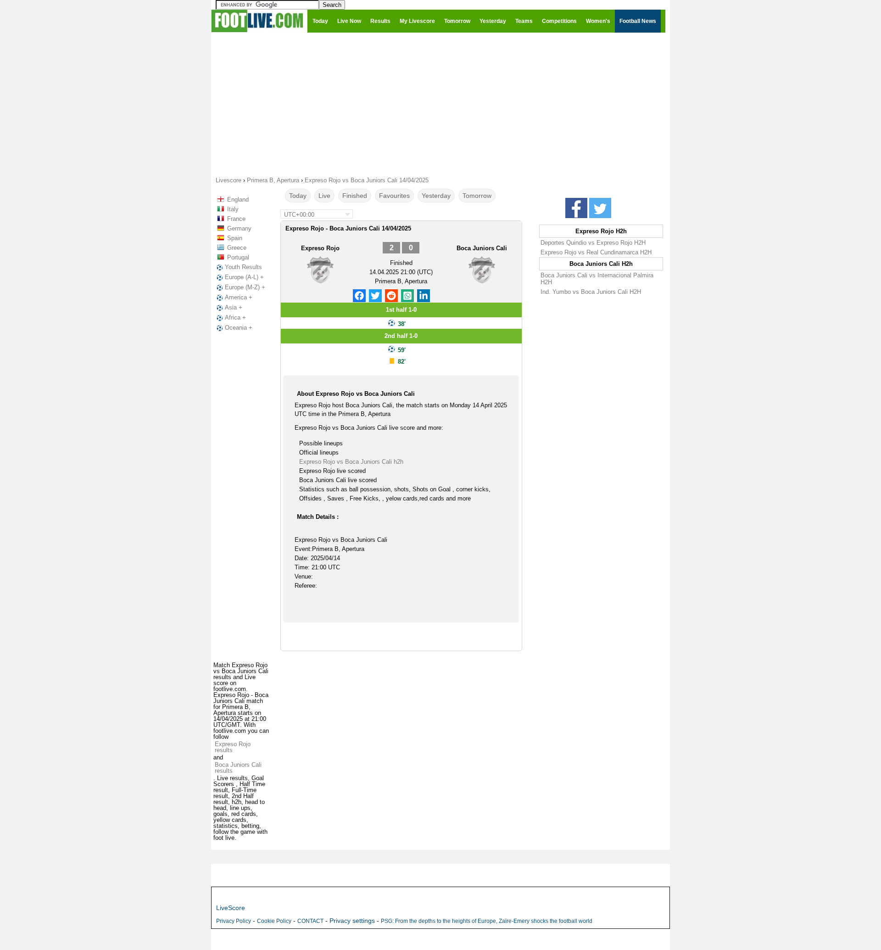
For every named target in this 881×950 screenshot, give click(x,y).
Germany (239, 228)
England (238, 199)
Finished (354, 195)
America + (238, 297)
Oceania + (238, 327)
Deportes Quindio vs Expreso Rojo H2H (593, 242)
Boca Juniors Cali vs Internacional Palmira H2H (597, 279)
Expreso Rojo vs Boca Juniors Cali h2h (351, 461)
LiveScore (230, 907)
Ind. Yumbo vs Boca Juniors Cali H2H (591, 291)
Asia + (233, 307)
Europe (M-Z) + (245, 287)
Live (324, 195)
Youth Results (243, 267)
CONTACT (310, 921)
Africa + (235, 317)
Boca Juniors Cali (482, 248)
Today (298, 195)
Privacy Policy (233, 921)
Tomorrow (477, 195)
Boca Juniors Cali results (238, 767)
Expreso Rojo (320, 248)
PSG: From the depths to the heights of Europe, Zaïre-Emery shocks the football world (486, 921)
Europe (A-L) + (244, 277)
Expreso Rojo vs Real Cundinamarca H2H (596, 252)
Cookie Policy (274, 921)
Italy (233, 209)
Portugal (238, 257)
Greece (236, 247)
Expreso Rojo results (233, 747)
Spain (234, 238)
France (236, 218)
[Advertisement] (440, 103)
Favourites (394, 195)
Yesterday (436, 195)
